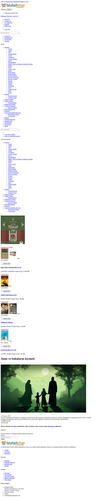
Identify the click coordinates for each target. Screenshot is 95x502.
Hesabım (7, 473)
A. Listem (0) (8, 22)
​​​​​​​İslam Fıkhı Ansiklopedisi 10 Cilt (11, 267)
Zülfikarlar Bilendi (7, 322)
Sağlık (10, 84)
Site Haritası (8, 123)
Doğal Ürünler (8, 101)
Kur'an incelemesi (13, 77)
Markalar (7, 461)
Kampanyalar (8, 37)
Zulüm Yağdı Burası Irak (9, 295)
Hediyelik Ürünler (13, 114)
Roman (10, 82)
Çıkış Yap (7, 29)
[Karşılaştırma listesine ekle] (1, 291)
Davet (10, 61)
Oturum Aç (7, 21)
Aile (9, 52)
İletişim (6, 118)
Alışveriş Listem (9, 476)
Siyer (9, 87)
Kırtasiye (7, 111)
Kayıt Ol (7, 19)
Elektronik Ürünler (9, 104)
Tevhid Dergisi (12, 96)
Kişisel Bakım (12, 102)
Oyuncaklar (11, 116)
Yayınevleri (7, 39)
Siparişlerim (7, 475)
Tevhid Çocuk (12, 97)
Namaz (10, 81)
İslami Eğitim (12, 74)
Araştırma (11, 57)
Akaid (10, 56)
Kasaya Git (7, 26)
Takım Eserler (12, 89)
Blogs (6, 126)
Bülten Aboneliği (9, 478)
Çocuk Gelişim (12, 59)
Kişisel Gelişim (12, 76)
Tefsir (10, 92)
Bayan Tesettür (12, 108)
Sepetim (6, 24)
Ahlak (10, 51)
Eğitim (10, 66)
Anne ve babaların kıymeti (12, 136)
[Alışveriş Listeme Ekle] (1, 262)
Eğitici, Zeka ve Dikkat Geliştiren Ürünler (20, 64)
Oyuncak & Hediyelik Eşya (12, 113)
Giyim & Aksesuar (9, 106)
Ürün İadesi (7, 480)
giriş (15, 426)
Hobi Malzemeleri (9, 109)
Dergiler (6, 94)
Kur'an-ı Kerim (12, 79)
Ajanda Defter (12, 54)
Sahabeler (11, 86)
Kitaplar (6, 47)
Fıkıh (9, 67)
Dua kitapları (12, 62)
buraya (52, 426)
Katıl (2, 439)
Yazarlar (6, 41)
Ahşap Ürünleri (9, 99)
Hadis (10, 71)
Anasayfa (7, 36)
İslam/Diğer (11, 72)
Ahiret (10, 49)
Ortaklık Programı (9, 119)
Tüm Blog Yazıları (9, 134)
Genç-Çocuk (12, 69)
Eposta (3, 435)
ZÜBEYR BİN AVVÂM (8, 350)
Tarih (9, 91)
